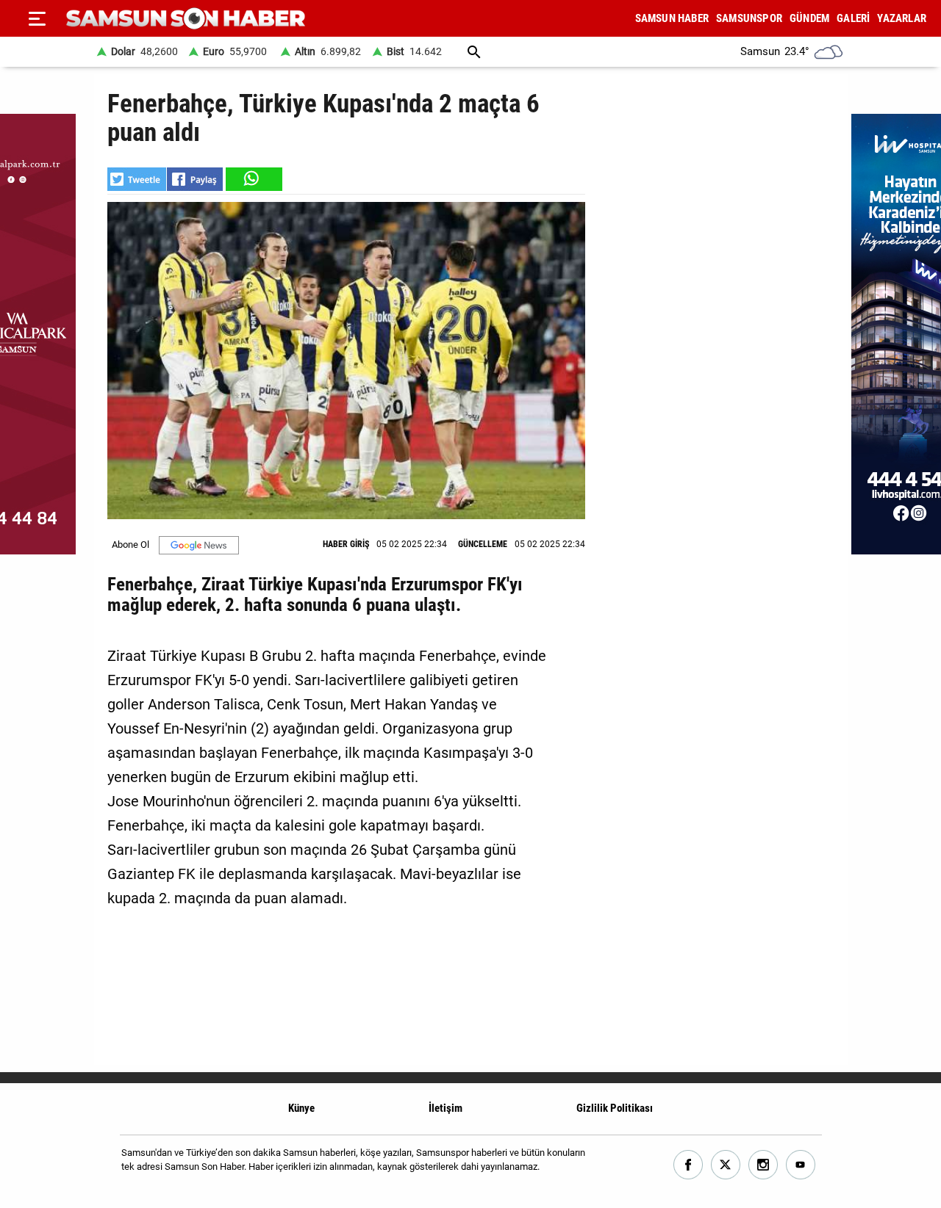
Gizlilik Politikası (614, 1108)
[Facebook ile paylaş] (195, 179)
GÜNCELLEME (482, 544)
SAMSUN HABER (672, 18)
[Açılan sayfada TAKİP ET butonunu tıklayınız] (199, 545)
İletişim (445, 1108)
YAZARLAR (901, 18)
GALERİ (853, 18)
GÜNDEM (809, 18)
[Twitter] (726, 1165)
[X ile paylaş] (136, 179)
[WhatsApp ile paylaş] (252, 179)
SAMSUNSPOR (749, 18)
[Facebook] (688, 1165)
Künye (301, 1108)
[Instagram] (763, 1165)
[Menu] (36, 18)
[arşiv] (474, 52)
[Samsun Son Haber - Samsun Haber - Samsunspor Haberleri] (185, 18)
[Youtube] (801, 1165)
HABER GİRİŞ (346, 544)
